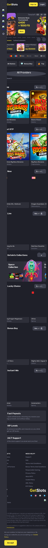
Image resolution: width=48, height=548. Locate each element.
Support (28, 457)
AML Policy (29, 483)
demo (15, 108)
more (22, 31)
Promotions (6, 457)
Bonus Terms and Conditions (36, 467)
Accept (10, 543)
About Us (5, 463)
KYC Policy (29, 486)
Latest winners (19, 40)
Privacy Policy (30, 473)
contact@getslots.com (8, 527)
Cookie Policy (30, 480)
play (15, 104)
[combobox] (24, 73)
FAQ (27, 460)
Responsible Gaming (33, 470)
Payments (5, 460)
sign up (33, 4)
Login (42, 4)
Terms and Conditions (33, 463)
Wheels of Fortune (8, 467)
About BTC (29, 476)
